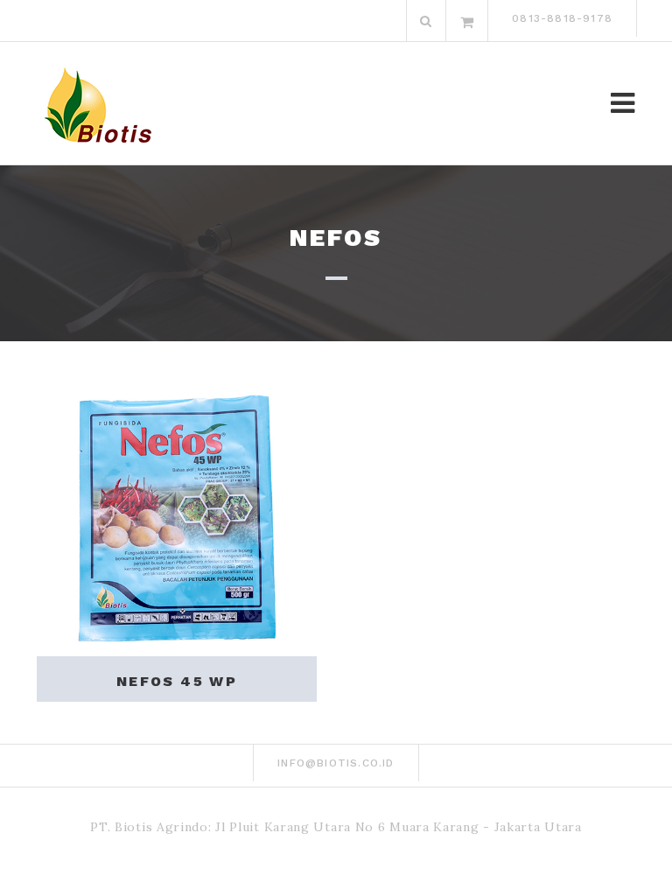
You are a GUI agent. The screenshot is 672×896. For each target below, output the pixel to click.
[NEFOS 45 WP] (177, 516)
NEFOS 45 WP (176, 681)
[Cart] (467, 21)
